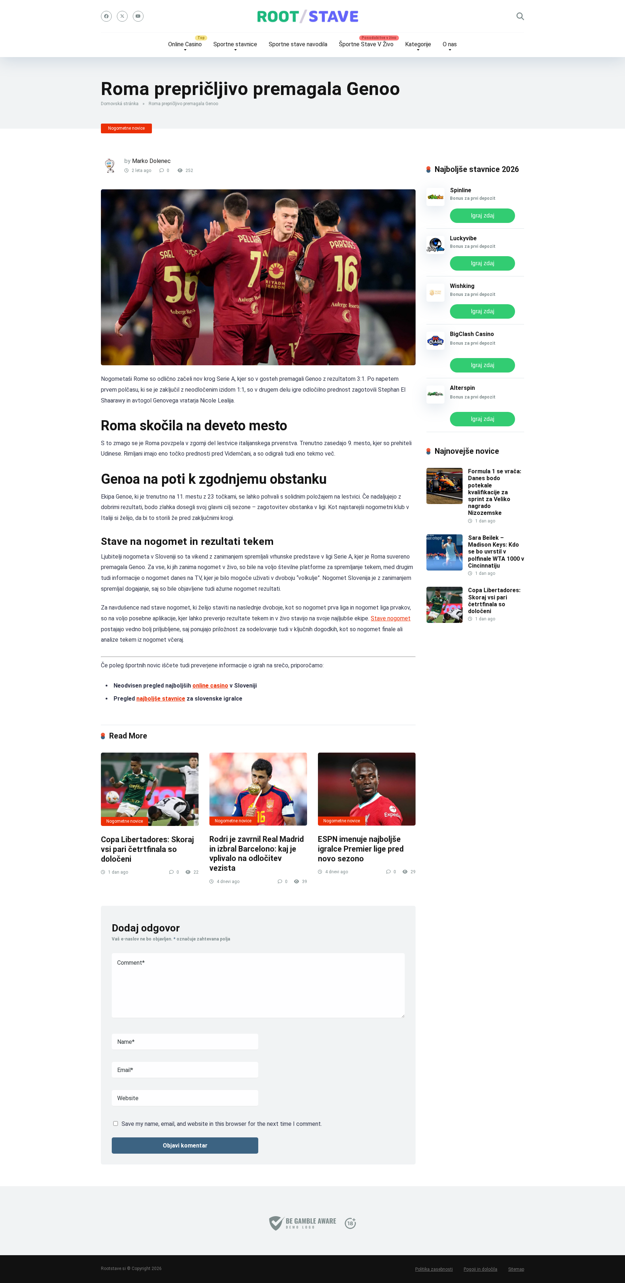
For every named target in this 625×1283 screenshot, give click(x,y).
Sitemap (516, 1269)
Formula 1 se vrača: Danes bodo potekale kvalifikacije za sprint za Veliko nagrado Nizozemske (494, 492)
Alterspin (462, 387)
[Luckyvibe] (435, 252)
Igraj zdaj (482, 215)
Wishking (462, 286)
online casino (210, 685)
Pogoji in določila (480, 1269)
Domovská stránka (120, 103)
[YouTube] (138, 16)
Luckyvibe (463, 238)
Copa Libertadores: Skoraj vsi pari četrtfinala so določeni (147, 849)
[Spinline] (435, 204)
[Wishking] (435, 299)
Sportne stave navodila (298, 44)
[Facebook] (106, 16)
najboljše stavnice (160, 698)
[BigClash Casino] (435, 347)
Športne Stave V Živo (366, 44)
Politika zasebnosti (434, 1269)
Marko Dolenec (151, 161)
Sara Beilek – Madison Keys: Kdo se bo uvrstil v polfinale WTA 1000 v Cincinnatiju (496, 551)
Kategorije (418, 44)
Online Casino (185, 44)
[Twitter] (122, 16)
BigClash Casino (472, 334)
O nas (450, 44)
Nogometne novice (126, 128)
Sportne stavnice (235, 44)
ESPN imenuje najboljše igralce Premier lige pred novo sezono (361, 849)
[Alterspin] (435, 401)
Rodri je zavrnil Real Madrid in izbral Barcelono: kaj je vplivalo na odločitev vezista (256, 854)
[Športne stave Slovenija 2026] (312, 16)
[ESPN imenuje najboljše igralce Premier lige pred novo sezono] (367, 789)
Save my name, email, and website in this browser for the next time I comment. (222, 1123)
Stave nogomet (391, 618)
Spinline (460, 190)
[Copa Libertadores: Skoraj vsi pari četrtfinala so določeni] (150, 789)
